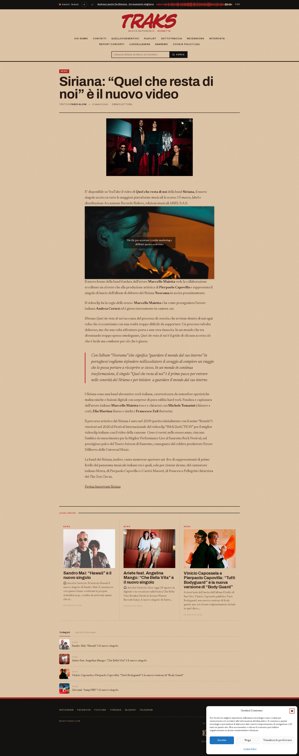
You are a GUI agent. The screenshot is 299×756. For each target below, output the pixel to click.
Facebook (84, 710)
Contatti (99, 38)
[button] (292, 711)
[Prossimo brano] (92, 4)
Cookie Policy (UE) (186, 44)
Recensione (195, 38)
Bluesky (130, 710)
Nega (247, 740)
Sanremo (161, 44)
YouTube (100, 710)
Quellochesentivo (125, 38)
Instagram (66, 710)
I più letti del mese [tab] (85, 632)
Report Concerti (112, 44)
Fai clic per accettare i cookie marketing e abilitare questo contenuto (149, 242)
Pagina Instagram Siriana (103, 486)
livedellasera (139, 44)
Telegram (146, 710)
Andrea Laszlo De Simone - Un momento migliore (125, 4)
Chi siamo (81, 38)
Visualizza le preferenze (277, 740)
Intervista (217, 38)
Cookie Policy (250, 749)
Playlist (150, 38)
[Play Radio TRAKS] (84, 4)
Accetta (221, 740)
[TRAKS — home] (149, 21)
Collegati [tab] (65, 632)
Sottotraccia (171, 38)
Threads (115, 710)
